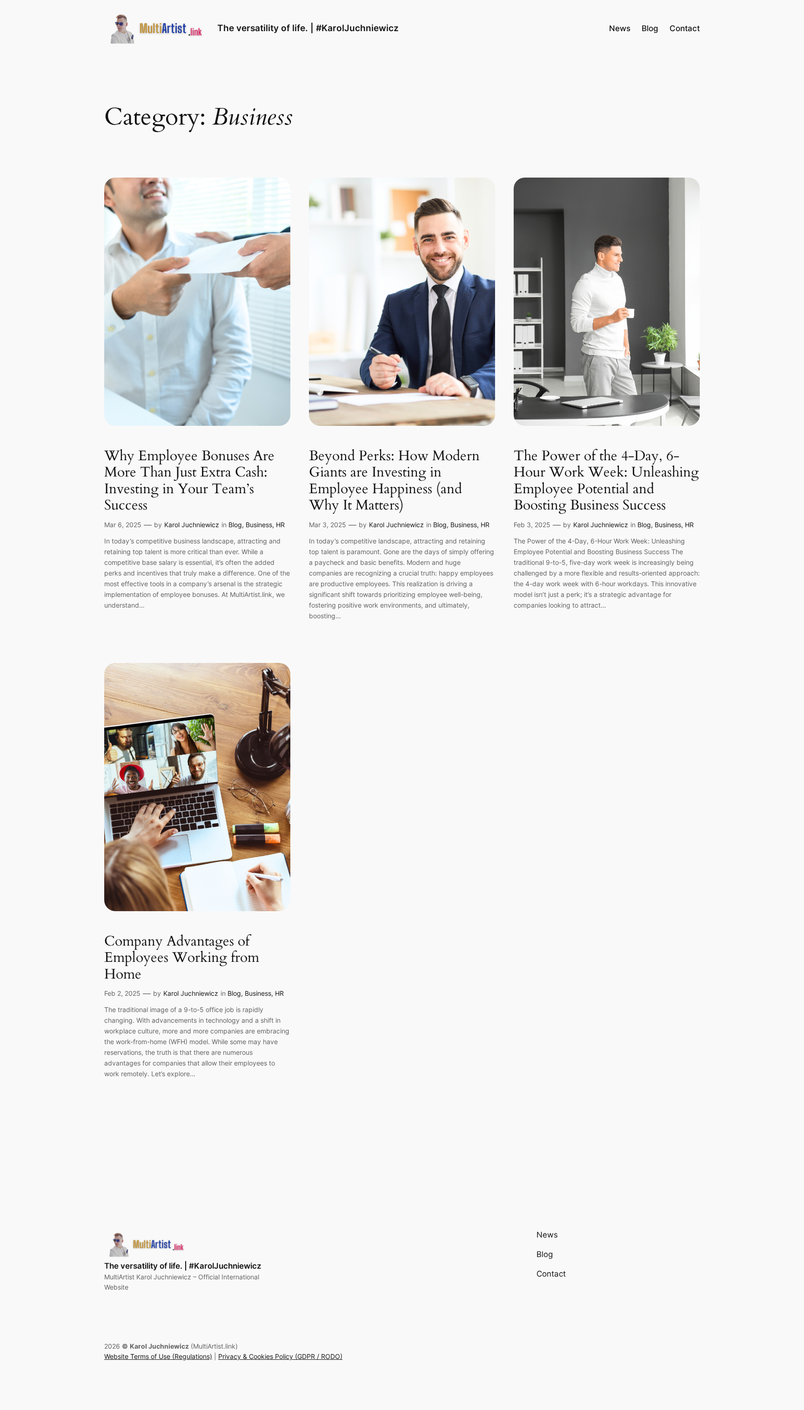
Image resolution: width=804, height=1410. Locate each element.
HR (280, 525)
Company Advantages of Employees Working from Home (181, 958)
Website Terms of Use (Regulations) (158, 1356)
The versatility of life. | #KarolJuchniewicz (308, 27)
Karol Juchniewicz (191, 525)
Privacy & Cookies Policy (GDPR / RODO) (280, 1356)
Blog (235, 525)
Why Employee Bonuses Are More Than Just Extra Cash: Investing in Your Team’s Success (189, 481)
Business (259, 525)
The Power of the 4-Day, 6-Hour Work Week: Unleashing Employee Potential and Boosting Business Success (606, 481)
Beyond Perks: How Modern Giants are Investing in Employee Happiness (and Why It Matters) (394, 481)
